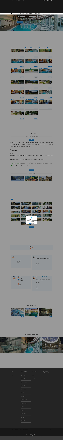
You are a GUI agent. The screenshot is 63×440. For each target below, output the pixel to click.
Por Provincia (49, 0)
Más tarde (33, 223)
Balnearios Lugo (26, 13)
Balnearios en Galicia (45, 0)
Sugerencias (42, 13)
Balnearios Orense (31, 13)
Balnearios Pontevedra (37, 13)
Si (29, 223)
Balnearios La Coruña (20, 13)
